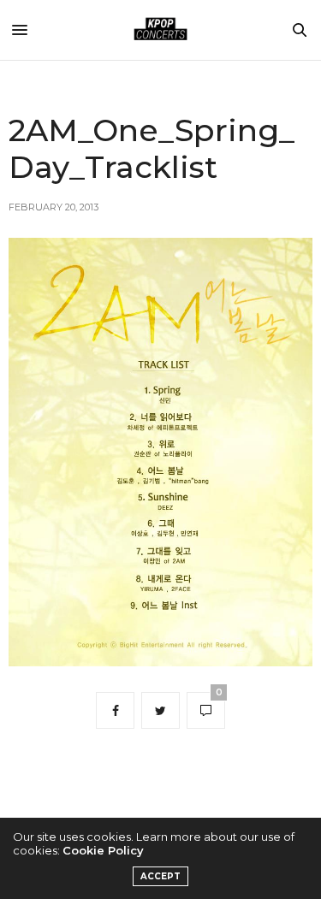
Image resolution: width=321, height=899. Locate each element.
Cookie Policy (103, 850)
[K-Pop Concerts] (160, 30)
